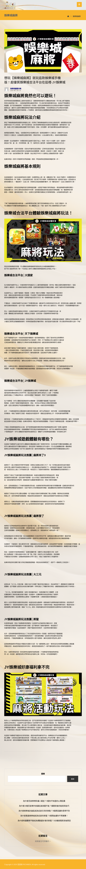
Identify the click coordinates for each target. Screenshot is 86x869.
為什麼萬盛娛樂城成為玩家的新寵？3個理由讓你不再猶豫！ (44, 816)
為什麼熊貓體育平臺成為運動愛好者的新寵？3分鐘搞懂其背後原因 (44, 821)
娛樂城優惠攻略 (15, 88)
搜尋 (43, 774)
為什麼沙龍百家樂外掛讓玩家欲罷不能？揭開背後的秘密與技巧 (44, 806)
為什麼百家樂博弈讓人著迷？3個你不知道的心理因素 (44, 801)
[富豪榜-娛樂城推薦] (10, 5)
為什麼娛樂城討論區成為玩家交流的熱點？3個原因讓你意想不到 (44, 811)
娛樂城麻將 (45, 105)
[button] (79, 4)
